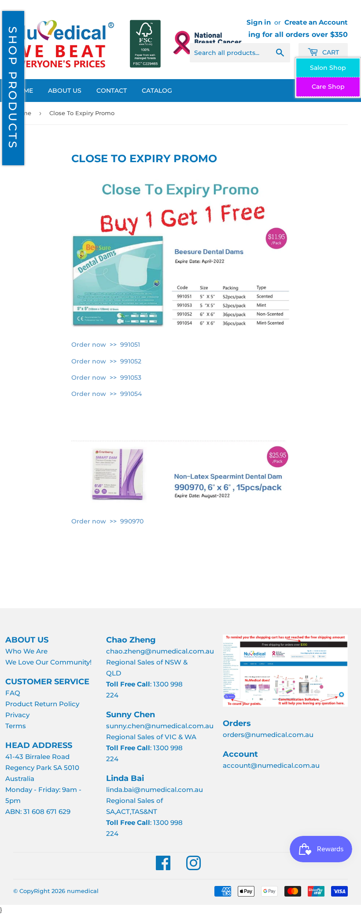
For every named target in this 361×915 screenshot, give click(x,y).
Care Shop (328, 87)
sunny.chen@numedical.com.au (160, 726)
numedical (83, 890)
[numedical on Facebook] (163, 867)
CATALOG (157, 90)
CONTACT (111, 90)
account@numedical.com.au (271, 765)
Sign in (259, 22)
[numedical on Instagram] (193, 867)
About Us (64, 90)
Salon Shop (328, 68)
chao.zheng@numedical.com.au (160, 651)
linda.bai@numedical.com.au (154, 789)
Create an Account (316, 22)
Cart (329, 52)
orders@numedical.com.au (268, 734)
